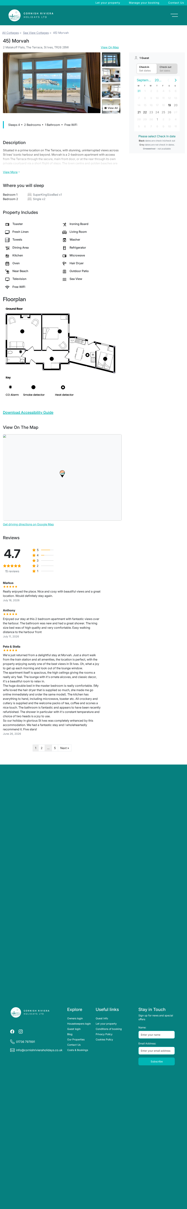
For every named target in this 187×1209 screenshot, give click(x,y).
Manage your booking (144, 2)
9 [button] (151, 98)
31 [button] (138, 91)
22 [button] (145, 112)
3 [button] (157, 91)
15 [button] (145, 105)
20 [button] (176, 105)
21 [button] (139, 112)
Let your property (108, 2)
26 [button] (169, 112)
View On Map (110, 47)
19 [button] (169, 105)
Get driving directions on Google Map (28, 524)
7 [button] (139, 98)
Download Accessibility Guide (28, 412)
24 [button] (157, 112)
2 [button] (151, 91)
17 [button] (157, 105)
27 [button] (175, 112)
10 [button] (157, 98)
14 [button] (139, 105)
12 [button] (169, 98)
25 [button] (163, 112)
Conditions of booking (109, 1028)
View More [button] (10, 172)
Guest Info (102, 1018)
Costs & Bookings (77, 1050)
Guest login (74, 1028)
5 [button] (169, 91)
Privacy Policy (104, 1034)
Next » (64, 748)
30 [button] (151, 119)
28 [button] (139, 119)
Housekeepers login (79, 1023)
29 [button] (145, 119)
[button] (62, 474)
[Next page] (175, 80)
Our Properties (76, 1039)
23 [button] (151, 112)
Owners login (75, 1018)
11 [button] (163, 98)
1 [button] (145, 91)
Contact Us (176, 2)
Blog (69, 1034)
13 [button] (175, 98)
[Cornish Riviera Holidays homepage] (30, 1012)
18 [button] (163, 105)
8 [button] (145, 98)
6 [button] (176, 91)
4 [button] (163, 91)
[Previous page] (168, 80)
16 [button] (151, 105)
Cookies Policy (104, 1039)
